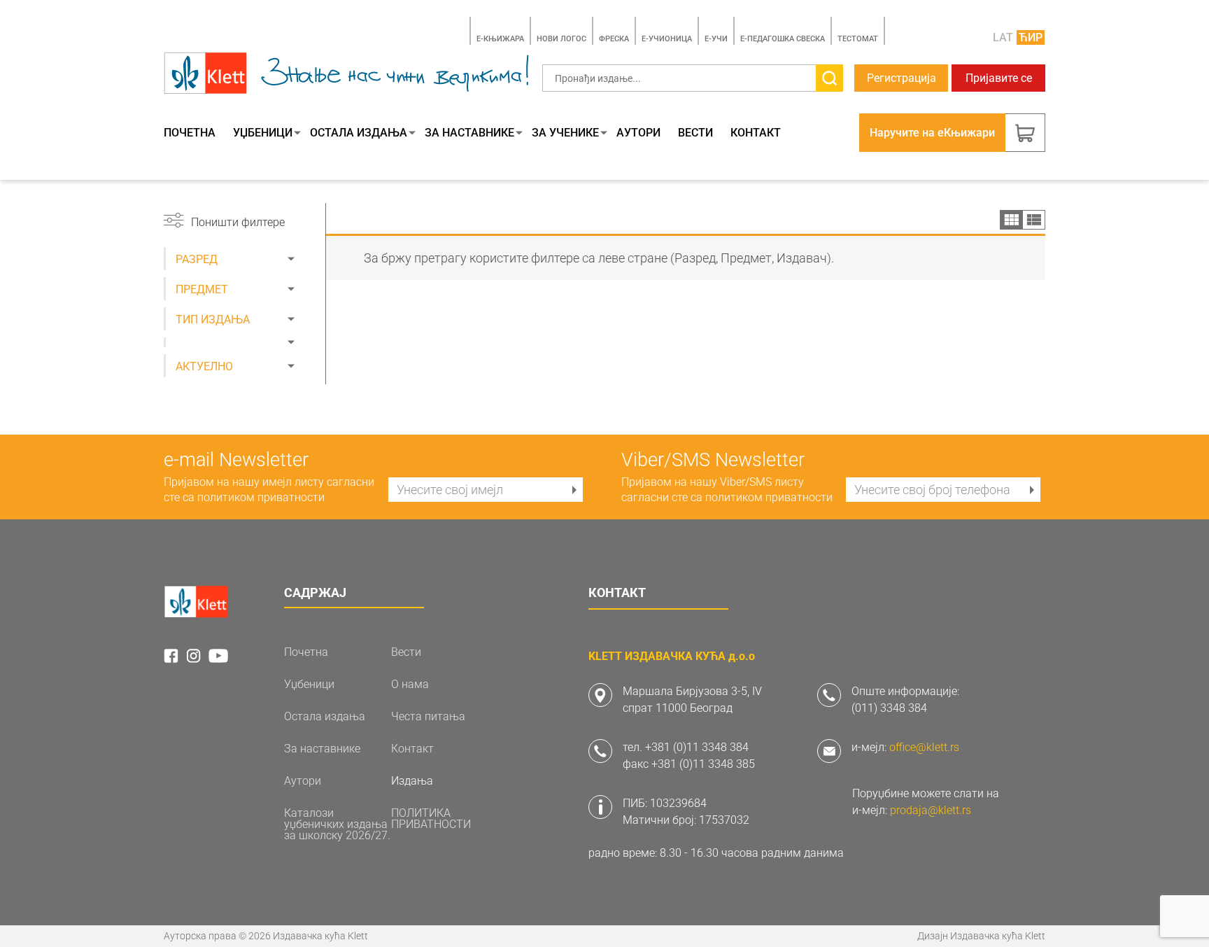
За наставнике (469, 133)
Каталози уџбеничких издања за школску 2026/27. (337, 824)
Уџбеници (262, 133)
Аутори (638, 133)
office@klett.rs (924, 747)
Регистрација (901, 78)
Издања (412, 781)
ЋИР (1030, 37)
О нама (410, 684)
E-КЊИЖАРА (500, 38)
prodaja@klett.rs (930, 810)
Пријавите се (999, 78)
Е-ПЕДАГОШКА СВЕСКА (782, 38)
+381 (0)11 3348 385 (703, 764)
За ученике (565, 133)
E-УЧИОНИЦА (667, 38)
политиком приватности (261, 497)
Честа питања (428, 716)
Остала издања (358, 133)
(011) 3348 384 (889, 708)
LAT (1003, 37)
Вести (695, 133)
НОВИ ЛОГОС (561, 38)
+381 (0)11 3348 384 (697, 747)
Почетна (189, 133)
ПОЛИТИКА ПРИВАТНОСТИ (431, 819)
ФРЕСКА (614, 38)
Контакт (755, 133)
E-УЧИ (716, 38)
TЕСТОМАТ (857, 38)
